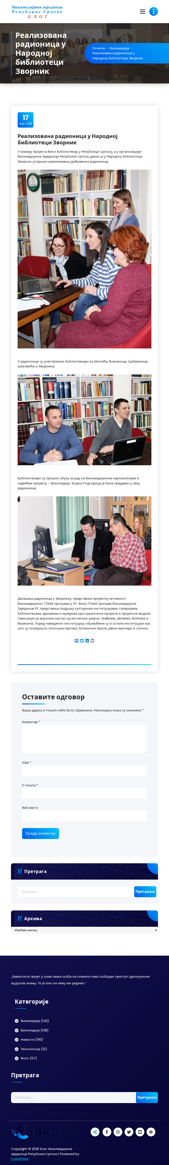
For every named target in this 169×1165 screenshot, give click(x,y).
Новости (27, 1039)
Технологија (30, 1049)
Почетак (98, 48)
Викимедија (119, 48)
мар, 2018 (25, 120)
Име (26, 762)
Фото (25, 1058)
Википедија (30, 1030)
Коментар (31, 722)
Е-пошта (30, 785)
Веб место (30, 807)
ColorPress (20, 1158)
